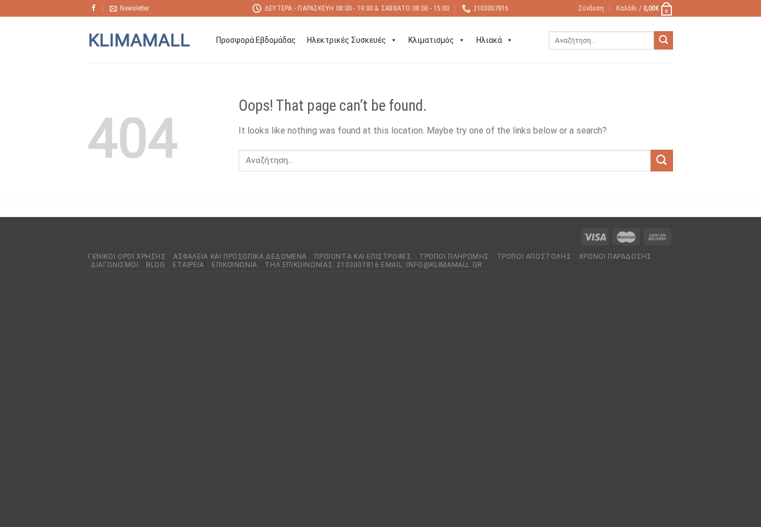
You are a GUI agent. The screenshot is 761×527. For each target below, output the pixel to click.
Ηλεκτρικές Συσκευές (346, 40)
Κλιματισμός (431, 40)
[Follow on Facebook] (93, 8)
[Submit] (663, 40)
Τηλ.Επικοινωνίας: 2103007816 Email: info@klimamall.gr (373, 265)
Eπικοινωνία (234, 265)
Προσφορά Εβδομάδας (256, 40)
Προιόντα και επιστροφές (362, 256)
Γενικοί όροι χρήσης (127, 256)
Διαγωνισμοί (115, 265)
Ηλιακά (489, 40)
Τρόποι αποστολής (534, 256)
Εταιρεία (188, 265)
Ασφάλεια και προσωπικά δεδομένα (240, 256)
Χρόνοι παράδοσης (615, 256)
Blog (155, 265)
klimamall (139, 40)
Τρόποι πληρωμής (454, 256)
